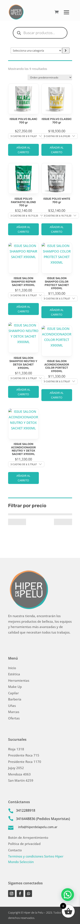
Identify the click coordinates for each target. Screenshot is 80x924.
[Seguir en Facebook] (20, 893)
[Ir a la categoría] (66, 50)
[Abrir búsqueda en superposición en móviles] (40, 33)
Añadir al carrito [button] (23, 150)
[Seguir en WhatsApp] (28, 893)
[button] (67, 894)
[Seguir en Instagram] (11, 893)
